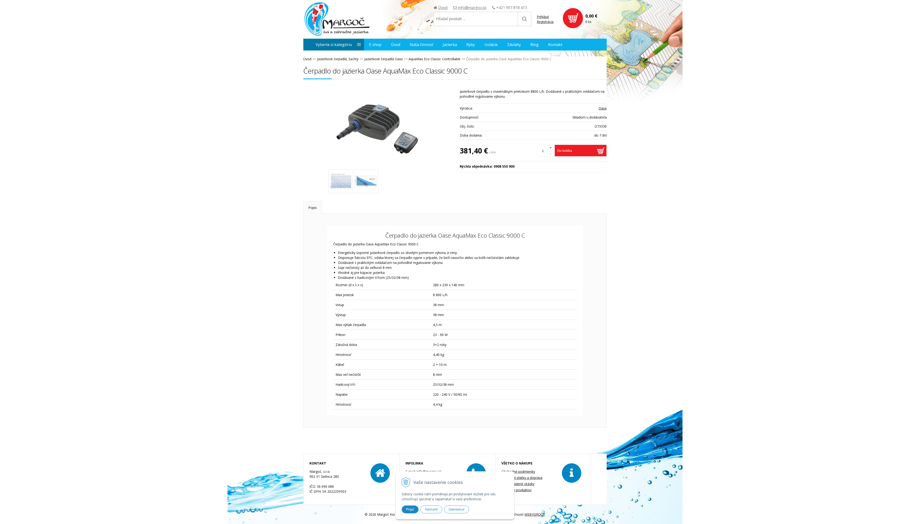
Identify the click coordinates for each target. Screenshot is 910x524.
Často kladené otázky (517, 484)
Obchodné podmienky (518, 471)
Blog (534, 44)
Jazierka (450, 44)
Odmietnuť (456, 509)
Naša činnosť (421, 44)
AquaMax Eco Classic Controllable (434, 59)
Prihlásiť (543, 16)
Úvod (442, 7)
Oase (603, 108)
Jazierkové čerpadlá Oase (383, 59)
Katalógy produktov (516, 490)
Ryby (470, 44)
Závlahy (514, 44)
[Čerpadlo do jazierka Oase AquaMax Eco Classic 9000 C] (379, 126)
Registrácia (545, 21)
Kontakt (555, 44)
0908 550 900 (504, 166)
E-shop (375, 44)
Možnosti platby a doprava (521, 477)
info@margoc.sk (472, 7)
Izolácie (491, 44)
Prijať (410, 509)
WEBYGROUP (534, 514)
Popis (312, 207)
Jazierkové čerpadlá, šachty (338, 59)
